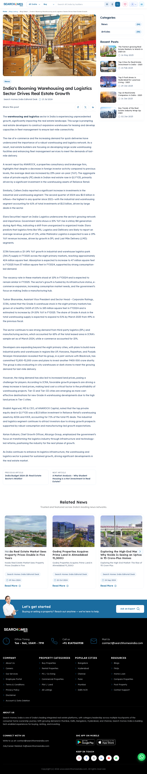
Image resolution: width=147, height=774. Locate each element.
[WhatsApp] (116, 758)
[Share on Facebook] (78, 107)
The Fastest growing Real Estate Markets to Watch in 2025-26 (130, 49)
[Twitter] (94, 758)
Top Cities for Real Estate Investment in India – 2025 (130, 63)
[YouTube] (109, 758)
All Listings (47, 690)
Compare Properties (123, 679)
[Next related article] (140, 551)
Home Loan (119, 674)
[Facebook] (86, 758)
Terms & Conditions (15, 684)
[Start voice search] (112, 4)
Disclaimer (11, 695)
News (104, 24)
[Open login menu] (133, 4)
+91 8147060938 (72, 643)
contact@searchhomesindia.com (122, 643)
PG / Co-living (48, 674)
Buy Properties (49, 663)
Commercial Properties (53, 679)
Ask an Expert (127, 608)
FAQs (116, 668)
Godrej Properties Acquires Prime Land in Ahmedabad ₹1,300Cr (70, 555)
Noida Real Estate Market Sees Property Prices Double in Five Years (25, 555)
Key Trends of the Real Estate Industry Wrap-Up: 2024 (129, 110)
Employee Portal (14, 679)
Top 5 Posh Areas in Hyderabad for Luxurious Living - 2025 (129, 80)
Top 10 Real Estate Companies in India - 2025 (130, 94)
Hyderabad (83, 668)
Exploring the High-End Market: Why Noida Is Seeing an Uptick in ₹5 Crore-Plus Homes (121, 555)
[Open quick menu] (141, 4)
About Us (10, 663)
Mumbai (82, 684)
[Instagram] (79, 758)
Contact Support (122, 690)
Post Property (120, 684)
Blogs (116, 663)
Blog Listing (13, 11)
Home (5, 11)
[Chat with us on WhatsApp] (141, 757)
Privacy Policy (12, 690)
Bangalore (83, 663)
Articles (105, 31)
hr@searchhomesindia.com (36, 746)
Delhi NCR (83, 690)
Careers (9, 668)
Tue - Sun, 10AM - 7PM (29, 643)
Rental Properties (50, 668)
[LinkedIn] (101, 758)
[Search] (117, 4)
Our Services (12, 674)
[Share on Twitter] (85, 107)
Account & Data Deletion (18, 700)
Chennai (81, 674)
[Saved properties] (125, 4)
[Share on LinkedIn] (93, 107)
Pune (80, 679)
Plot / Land (47, 684)
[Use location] (107, 4)
